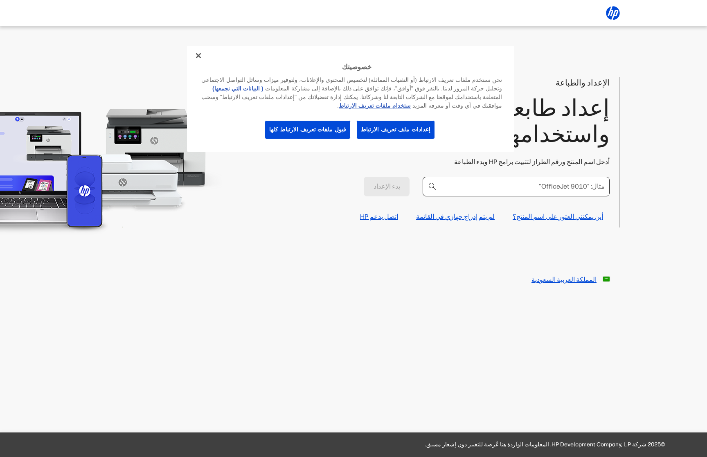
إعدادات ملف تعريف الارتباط (395, 129)
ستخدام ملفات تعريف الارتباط (375, 105)
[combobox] (516, 186)
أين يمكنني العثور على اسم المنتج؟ (558, 217)
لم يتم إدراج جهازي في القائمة (455, 217)
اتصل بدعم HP (379, 217)
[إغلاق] (198, 56)
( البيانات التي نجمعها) (237, 88)
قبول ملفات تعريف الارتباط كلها (307, 129)
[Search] (432, 186)
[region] (350, 99)
